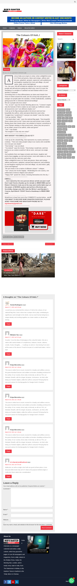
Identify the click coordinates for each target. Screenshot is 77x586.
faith (70, 126)
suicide (59, 157)
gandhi (65, 129)
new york (60, 151)
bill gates (68, 112)
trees (64, 157)
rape (59, 154)
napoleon (71, 149)
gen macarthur (61, 132)
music (59, 149)
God (70, 135)
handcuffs (60, 140)
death (63, 123)
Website (5, 519)
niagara (66, 151)
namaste (65, 149)
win (73, 157)
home (65, 140)
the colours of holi (18, 237)
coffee (70, 121)
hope (70, 140)
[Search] (73, 39)
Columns (12, 28)
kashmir (64, 143)
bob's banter (8, 237)
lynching (70, 146)
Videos (19, 28)
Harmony (6, 69)
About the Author (29, 28)
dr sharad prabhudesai (18, 462)
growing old (70, 137)
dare (59, 123)
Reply (8, 324)
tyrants (69, 157)
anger (68, 109)
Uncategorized (8, 270)
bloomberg (60, 115)
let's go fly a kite (62, 146)
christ (59, 121)
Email (5, 514)
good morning (61, 137)
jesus (59, 143)
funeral (59, 129)
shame (69, 154)
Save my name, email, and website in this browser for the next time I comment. (27, 524)
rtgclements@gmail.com (13, 203)
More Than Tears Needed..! (12, 275)
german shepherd (62, 135)
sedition (64, 154)
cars (67, 118)
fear (73, 126)
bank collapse (61, 112)
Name (5, 509)
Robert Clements (19, 73)
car (63, 118)
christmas (64, 121)
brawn (59, 118)
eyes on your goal (62, 126)
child (71, 118)
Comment (7, 488)
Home (5, 28)
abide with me (61, 109)
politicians (72, 151)
